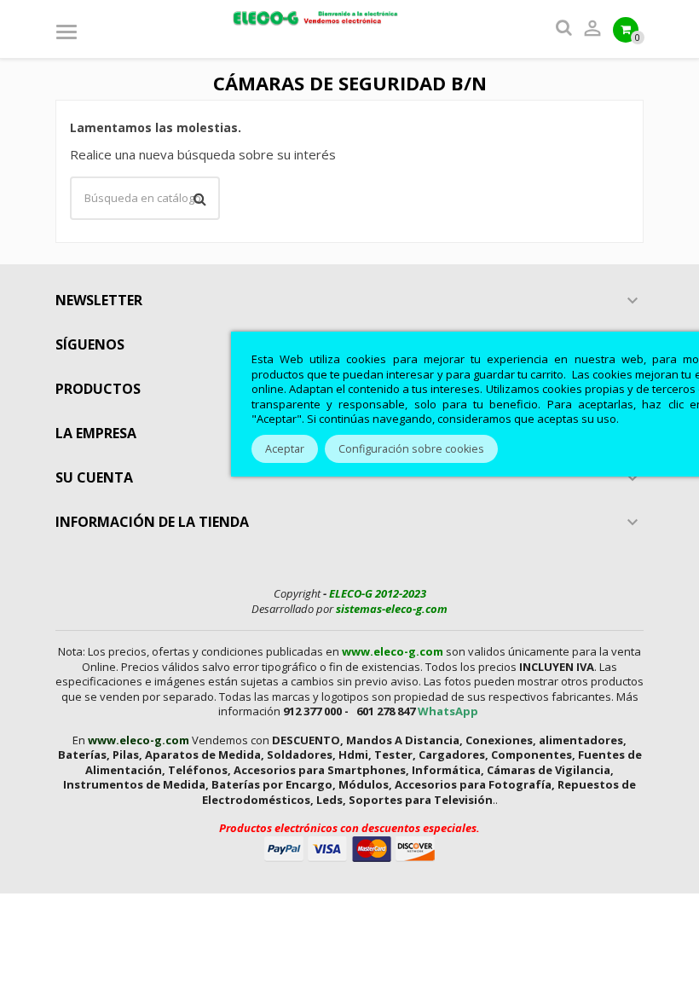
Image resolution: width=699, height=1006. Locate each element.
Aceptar (284, 449)
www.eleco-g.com (392, 651)
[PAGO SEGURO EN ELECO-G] (349, 847)
